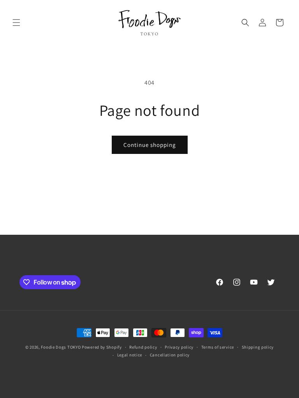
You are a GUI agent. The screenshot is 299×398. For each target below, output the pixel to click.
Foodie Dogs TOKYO (61, 347)
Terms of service (217, 347)
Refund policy (143, 347)
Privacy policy (179, 347)
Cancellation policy (170, 355)
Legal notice (129, 355)
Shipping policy (258, 347)
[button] (16, 22)
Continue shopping (149, 144)
